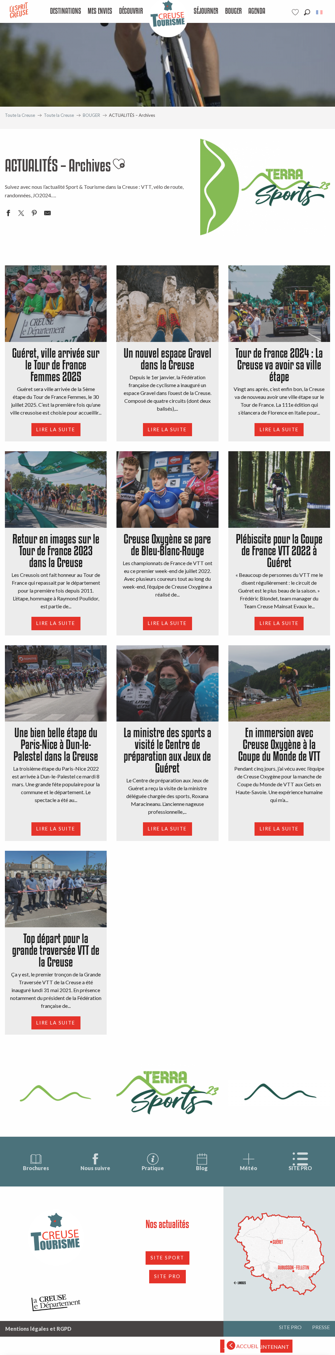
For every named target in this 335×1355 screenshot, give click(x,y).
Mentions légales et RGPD (38, 1329)
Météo (248, 1168)
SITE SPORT (167, 1257)
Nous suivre (95, 1168)
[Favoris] (296, 12)
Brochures (36, 1168)
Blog (202, 1168)
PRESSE (321, 1327)
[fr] (320, 12)
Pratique (153, 1168)
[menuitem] (65, 11)
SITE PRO (300, 1168)
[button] (307, 12)
